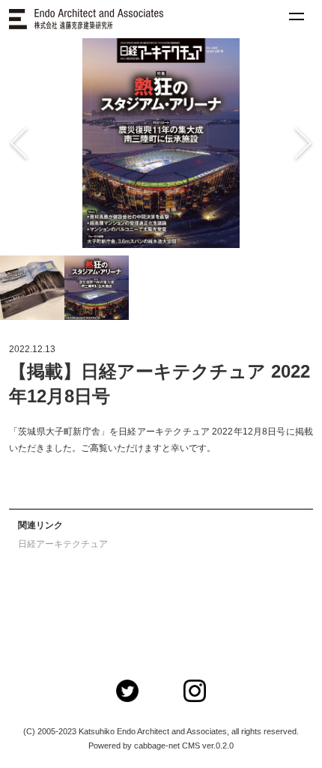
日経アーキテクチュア (63, 544)
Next (277, 143)
